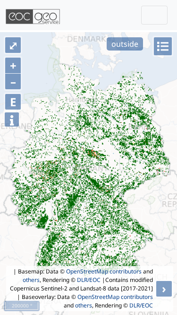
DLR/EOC (89, 280)
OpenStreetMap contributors (104, 271)
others (31, 280)
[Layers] (163, 46)
